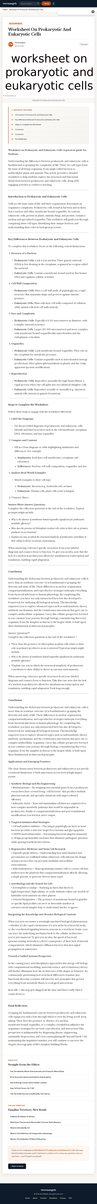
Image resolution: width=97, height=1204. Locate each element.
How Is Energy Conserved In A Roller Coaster (28, 1082)
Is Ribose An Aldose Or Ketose (22, 1116)
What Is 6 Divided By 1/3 (20, 1128)
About (35, 1198)
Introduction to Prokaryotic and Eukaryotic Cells (33, 115)
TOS (70, 1198)
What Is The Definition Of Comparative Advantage (31, 1133)
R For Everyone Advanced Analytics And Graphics (30, 1077)
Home (27, 1198)
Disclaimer (53, 1198)
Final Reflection (21, 139)
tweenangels (10, 3)
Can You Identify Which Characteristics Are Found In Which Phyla (37, 1071)
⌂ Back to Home (17, 1166)
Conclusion (19, 129)
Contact (43, 1198)
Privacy (63, 1198)
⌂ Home (46, 4)
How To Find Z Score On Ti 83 (22, 1088)
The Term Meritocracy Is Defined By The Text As (30, 1094)
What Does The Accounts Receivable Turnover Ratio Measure (35, 1122)
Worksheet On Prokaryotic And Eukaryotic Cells (54, 1150)
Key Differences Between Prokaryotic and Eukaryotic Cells (37, 120)
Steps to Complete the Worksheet (28, 124)
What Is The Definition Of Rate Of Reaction (28, 1139)
